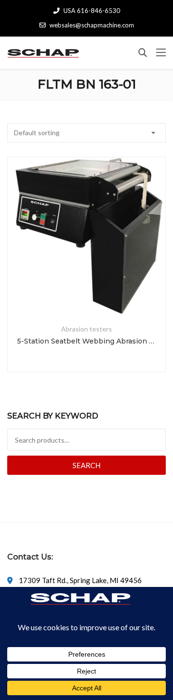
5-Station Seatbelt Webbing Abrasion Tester (86, 341)
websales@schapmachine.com (91, 25)
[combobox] (86, 132)
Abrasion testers (86, 329)
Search (86, 465)
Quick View (86, 292)
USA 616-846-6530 (91, 10)
